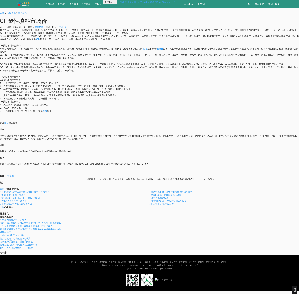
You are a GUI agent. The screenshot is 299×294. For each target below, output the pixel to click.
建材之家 (259, 4)
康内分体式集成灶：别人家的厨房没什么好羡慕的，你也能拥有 (30, 222)
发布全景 (171, 2)
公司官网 (93, 261)
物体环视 (149, 2)
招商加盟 (131, 261)
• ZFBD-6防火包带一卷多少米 (14, 201)
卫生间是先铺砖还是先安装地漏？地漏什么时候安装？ (26, 225)
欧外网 (201, 261)
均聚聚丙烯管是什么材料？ (13, 219)
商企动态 (22, 12)
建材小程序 (273, 4)
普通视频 (131, 2)
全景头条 (50, 4)
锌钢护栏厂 (5, 232)
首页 (2, 12)
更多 (3, 188)
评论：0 (62, 26)
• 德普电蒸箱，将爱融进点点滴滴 (165, 194)
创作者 (158, 2)
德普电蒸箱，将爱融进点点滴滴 (15, 238)
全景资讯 (61, 4)
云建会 (155, 261)
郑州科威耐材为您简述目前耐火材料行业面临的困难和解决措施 (30, 229)
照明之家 (173, 261)
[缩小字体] (5, 27)
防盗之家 (192, 261)
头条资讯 (11, 12)
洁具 (14, 176)
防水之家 (183, 261)
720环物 (141, 2)
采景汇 (140, 261)
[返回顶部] (0, 292)
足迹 (164, 2)
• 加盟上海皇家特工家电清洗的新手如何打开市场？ (24, 191)
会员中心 (188, 4)
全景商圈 (85, 4)
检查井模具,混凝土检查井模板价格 (16, 247)
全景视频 (122, 2)
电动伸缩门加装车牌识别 (12, 235)
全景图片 (97, 4)
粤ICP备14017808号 (189, 265)
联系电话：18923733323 (168, 265)
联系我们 (84, 261)
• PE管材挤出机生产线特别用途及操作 (168, 201)
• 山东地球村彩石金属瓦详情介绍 (16, 204)
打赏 (2, 182)
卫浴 (9, 176)
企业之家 (112, 261)
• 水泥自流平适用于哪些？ (12, 194)
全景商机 (73, 4)
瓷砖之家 (164, 261)
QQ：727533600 (148, 265)
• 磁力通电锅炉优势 (159, 197)
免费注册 (201, 4)
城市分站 (122, 261)
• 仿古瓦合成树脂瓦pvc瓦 (162, 204)
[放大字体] (1, 27)
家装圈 (148, 261)
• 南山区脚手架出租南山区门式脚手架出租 (20, 197)
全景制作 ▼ (110, 2)
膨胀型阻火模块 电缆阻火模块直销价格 (19, 244)
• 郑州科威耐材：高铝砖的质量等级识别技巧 (171, 191)
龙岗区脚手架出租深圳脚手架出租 (16, 241)
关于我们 (74, 261)
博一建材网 (222, 261)
